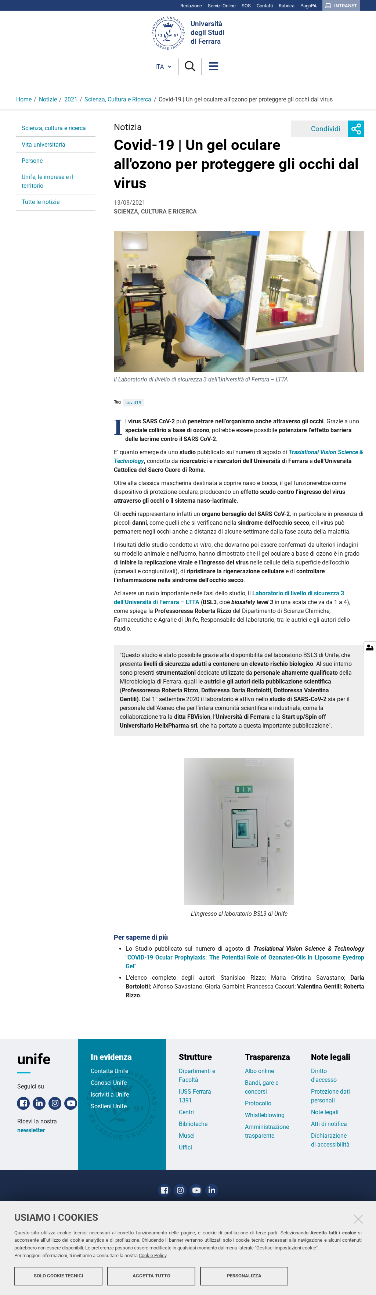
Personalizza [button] (244, 1275)
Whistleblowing (265, 1115)
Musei (187, 1135)
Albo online (259, 1071)
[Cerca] (190, 66)
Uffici (185, 1147)
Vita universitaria (43, 144)
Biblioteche (193, 1123)
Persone (32, 160)
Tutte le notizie (40, 201)
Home (24, 99)
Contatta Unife (109, 1071)
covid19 (133, 402)
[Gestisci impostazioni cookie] (369, 647)
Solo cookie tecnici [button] (58, 1275)
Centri (186, 1112)
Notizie (48, 99)
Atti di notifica (329, 1123)
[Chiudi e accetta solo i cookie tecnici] (358, 1219)
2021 (70, 99)
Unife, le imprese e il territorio (47, 181)
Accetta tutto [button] (151, 1275)
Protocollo (258, 1103)
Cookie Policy (152, 1255)
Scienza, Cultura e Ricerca (117, 99)
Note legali (325, 1112)
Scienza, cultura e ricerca (54, 128)
